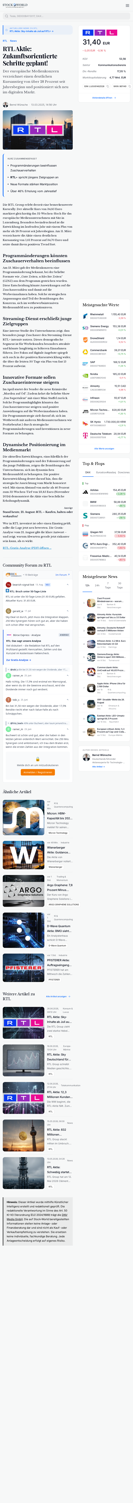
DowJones (122, 472)
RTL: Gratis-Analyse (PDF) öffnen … (27, 548)
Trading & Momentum (62, 878)
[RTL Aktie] (104, 33)
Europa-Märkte (67, 1048)
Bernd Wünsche (19, 104)
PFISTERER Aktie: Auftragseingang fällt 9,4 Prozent (58, 962)
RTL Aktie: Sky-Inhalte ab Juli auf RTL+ (58, 1019)
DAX (88, 472)
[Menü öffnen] (127, 5)
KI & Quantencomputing (63, 805)
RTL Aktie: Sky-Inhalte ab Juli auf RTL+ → (32, 31)
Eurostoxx (100, 472)
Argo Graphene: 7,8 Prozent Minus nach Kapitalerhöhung (60, 887)
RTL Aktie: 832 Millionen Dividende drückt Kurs (58, 1132)
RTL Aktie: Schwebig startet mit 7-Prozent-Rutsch (58, 1169)
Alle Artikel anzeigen (56, 996)
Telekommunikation (70, 1085)
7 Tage (108, 585)
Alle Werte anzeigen (104, 448)
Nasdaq (111, 472)
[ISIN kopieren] (107, 86)
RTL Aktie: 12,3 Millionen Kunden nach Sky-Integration (58, 1094)
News (13, 40)
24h (97, 585)
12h (87, 585)
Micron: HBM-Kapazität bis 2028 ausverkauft (59, 816)
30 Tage (120, 585)
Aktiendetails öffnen (102, 97)
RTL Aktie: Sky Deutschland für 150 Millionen (57, 1057)
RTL (5, 40)
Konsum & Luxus (68, 1010)
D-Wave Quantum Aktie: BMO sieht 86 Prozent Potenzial (58, 928)
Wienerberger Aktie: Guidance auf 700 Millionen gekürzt (58, 850)
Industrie (65, 842)
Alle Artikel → (98, 766)
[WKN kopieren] (129, 86)
